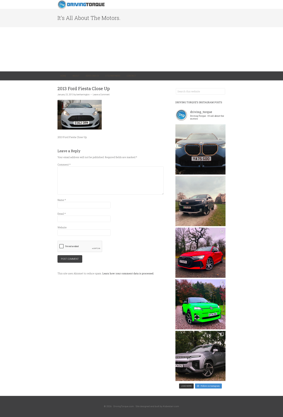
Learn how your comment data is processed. (128, 273)
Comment (63, 164)
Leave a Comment (101, 94)
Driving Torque (81, 4)
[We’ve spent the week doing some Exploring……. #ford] (200, 201)
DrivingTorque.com (123, 406)
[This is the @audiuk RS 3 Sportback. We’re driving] (200, 253)
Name (61, 199)
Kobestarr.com (171, 406)
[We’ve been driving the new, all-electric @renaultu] (200, 304)
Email (61, 213)
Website (62, 227)
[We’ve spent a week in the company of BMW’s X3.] (200, 149)
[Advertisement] (141, 49)
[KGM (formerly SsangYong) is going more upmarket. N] (200, 356)
